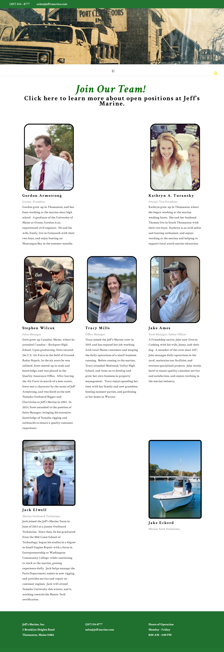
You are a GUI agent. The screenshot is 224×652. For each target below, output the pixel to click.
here (51, 98)
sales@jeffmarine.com (99, 630)
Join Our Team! (111, 89)
